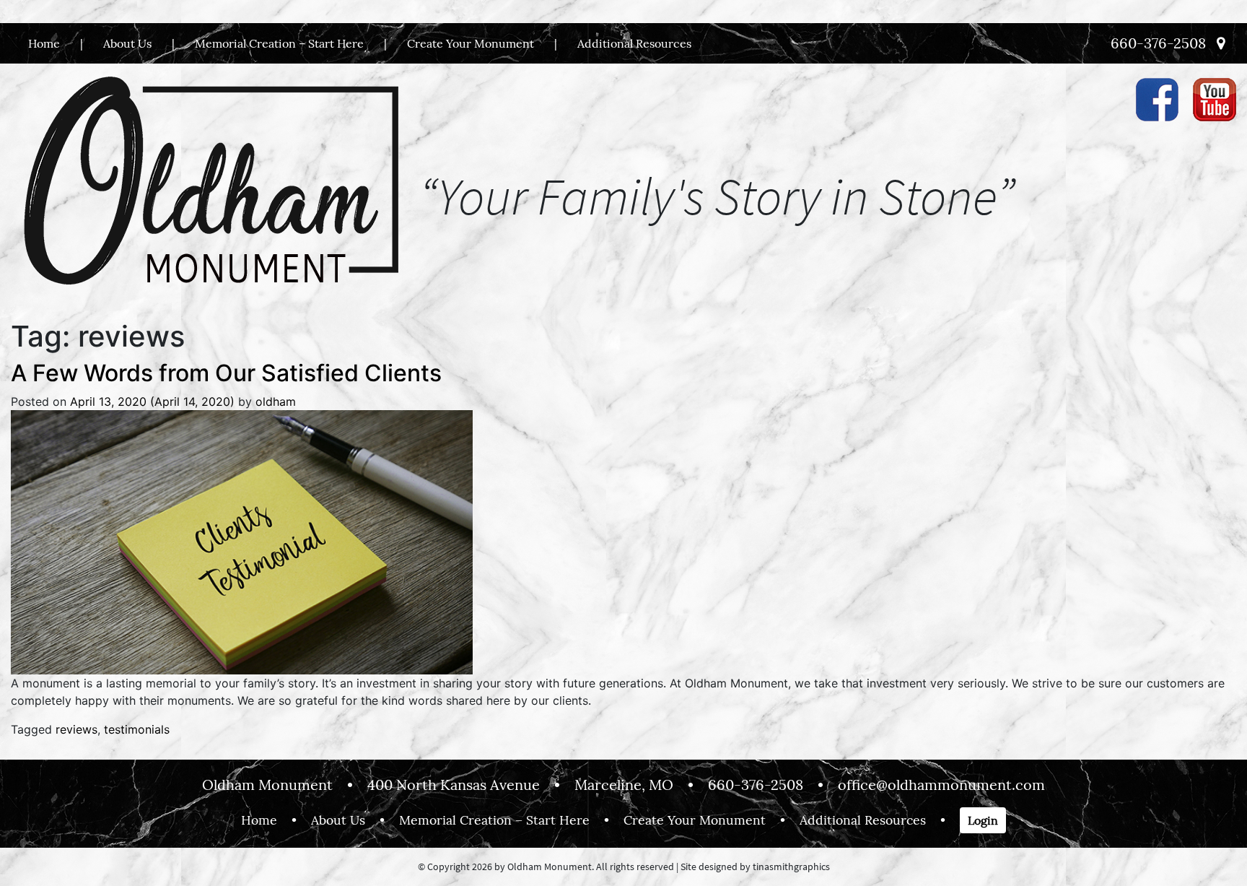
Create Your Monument (470, 43)
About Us (127, 43)
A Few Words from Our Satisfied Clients (226, 373)
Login (983, 820)
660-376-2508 (1158, 43)
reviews (76, 729)
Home (44, 43)
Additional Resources (634, 43)
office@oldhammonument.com (941, 785)
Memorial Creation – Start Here (279, 43)
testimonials (137, 729)
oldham (275, 401)
